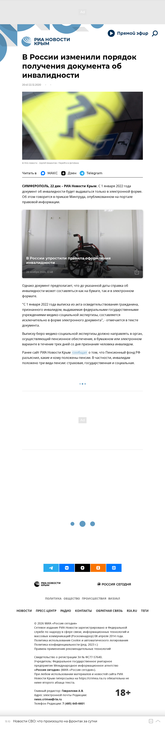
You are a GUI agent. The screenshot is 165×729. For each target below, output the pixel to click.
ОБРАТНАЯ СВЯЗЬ (109, 611)
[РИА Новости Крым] (45, 41)
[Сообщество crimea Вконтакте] (66, 568)
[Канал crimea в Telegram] (51, 568)
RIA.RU (132, 611)
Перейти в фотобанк (69, 163)
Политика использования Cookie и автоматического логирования (81, 640)
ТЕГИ (144, 611)
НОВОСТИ (24, 611)
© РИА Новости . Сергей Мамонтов (39, 163)
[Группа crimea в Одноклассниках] (98, 568)
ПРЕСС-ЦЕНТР (46, 611)
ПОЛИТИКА (53, 599)
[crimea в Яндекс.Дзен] (82, 568)
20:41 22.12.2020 (31, 84)
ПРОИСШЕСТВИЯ (94, 599)
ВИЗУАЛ (114, 599)
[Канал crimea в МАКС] (114, 568)
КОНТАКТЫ (83, 611)
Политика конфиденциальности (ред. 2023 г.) (66, 645)
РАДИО (65, 611)
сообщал (79, 352)
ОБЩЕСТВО (72, 599)
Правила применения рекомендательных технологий (72, 649)
